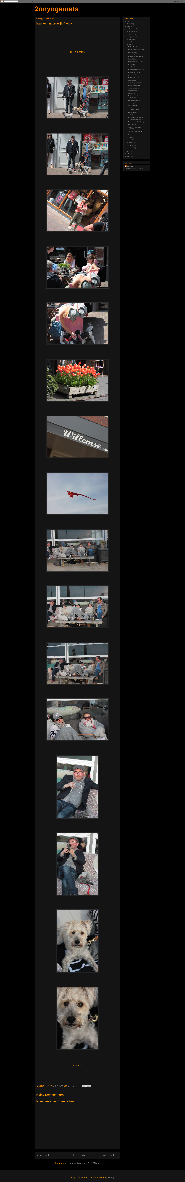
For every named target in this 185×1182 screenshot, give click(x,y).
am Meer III (131, 64)
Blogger (112, 1177)
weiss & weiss (132, 90)
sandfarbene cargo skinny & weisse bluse (136, 108)
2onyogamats (56, 9)
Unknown (130, 166)
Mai (130, 137)
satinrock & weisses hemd (136, 49)
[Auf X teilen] (86, 1086)
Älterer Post (111, 1155)
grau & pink (131, 134)
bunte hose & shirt (133, 77)
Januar (131, 148)
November (132, 31)
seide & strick (132, 80)
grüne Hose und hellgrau (135, 56)
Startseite (78, 1155)
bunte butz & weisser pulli (136, 69)
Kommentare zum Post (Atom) (84, 1163)
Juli (130, 42)
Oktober (131, 34)
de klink (130, 115)
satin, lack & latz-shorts (135, 131)
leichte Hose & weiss (134, 47)
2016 (129, 24)
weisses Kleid (132, 93)
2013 (129, 153)
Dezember (132, 29)
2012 (129, 156)
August (131, 39)
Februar (131, 145)
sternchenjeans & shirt (135, 82)
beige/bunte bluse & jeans (136, 61)
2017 (129, 21)
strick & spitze (132, 105)
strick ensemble (133, 124)
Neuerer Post (45, 1155)
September (132, 36)
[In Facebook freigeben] (88, 1086)
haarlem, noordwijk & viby (136, 122)
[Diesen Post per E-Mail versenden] (83, 1086)
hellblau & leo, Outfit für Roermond (135, 96)
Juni (130, 44)
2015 (129, 26)
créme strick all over (134, 85)
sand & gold (132, 103)
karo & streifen (132, 112)
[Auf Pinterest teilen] (90, 1086)
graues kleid (132, 75)
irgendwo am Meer (134, 72)
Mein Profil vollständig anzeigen (134, 168)
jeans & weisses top (134, 100)
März (130, 142)
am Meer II (131, 67)
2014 (129, 151)
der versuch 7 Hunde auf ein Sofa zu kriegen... (135, 118)
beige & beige (132, 59)
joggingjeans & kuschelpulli (132, 53)
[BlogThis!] (84, 1086)
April (130, 140)
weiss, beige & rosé (134, 88)
